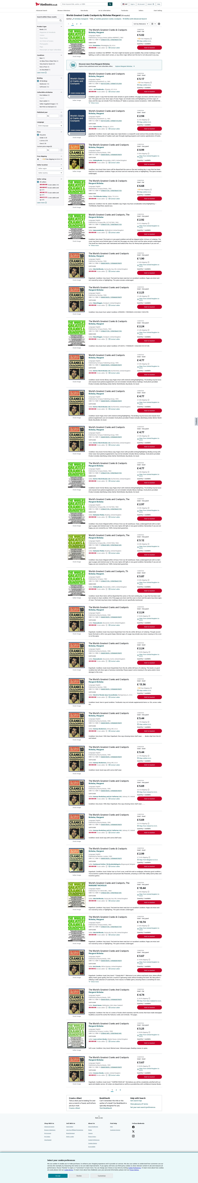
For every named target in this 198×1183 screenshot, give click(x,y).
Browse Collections (64, 10)
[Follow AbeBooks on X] (133, 1132)
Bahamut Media (98, 515)
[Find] (110, 4)
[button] (68, 24)
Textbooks (124, 10)
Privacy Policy (92, 1136)
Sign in (133, 4)
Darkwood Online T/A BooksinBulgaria (106, 864)
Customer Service (115, 1130)
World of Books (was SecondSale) (105, 695)
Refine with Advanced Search (136, 19)
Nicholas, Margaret (96, 32)
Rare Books (84, 10)
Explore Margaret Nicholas (123, 66)
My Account (141, 4)
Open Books (97, 126)
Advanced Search (41, 10)
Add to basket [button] (149, 48)
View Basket (47, 1140)
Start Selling (158, 10)
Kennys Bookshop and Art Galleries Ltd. (107, 796)
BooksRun (96, 45)
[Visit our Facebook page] (133, 1127)
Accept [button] (57, 1176)
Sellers (141, 10)
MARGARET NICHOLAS (98, 885)
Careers (90, 1133)
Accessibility (91, 1146)
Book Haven (97, 1005)
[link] (159, 23)
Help (158, 4)
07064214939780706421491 (111, 545)
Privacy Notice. (134, 1170)
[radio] (38, 84)
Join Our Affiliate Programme (74, 1130)
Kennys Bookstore (99, 729)
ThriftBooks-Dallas (100, 196)
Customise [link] (101, 1176)
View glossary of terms (139, 1104)
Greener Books (98, 1073)
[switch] (39, 159)
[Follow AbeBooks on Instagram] (133, 1136)
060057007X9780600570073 (111, 154)
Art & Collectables (104, 10)
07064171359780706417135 (111, 39)
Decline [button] (79, 1176)
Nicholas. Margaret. (96, 574)
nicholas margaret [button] (81, 19)
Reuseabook (97, 623)
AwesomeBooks (98, 230)
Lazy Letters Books (100, 1039)
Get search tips (136, 1101)
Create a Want (74, 1108)
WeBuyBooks (97, 160)
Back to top (99, 1118)
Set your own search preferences (142, 1107)
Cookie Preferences (94, 1140)
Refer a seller (70, 1136)
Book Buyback (70, 1133)
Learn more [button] (41, 202)
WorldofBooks (98, 269)
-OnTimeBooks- (98, 89)
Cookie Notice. (68, 1170)
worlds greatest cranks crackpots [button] (108, 19)
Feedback (196, 421)
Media (90, 1130)
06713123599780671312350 (111, 83)
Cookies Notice (92, 1143)
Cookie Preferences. (134, 1168)
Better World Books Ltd (101, 371)
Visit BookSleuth (106, 1108)
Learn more (41, 72)
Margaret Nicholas (96, 183)
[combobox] (84, 4)
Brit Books (97, 966)
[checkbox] (38, 29)
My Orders (47, 1136)
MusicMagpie (97, 303)
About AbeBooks (93, 1126)
